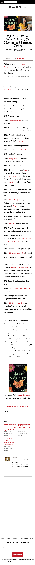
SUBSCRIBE (17, 554)
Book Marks (14, 457)
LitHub (15, 564)
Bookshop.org (7, 561)
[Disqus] (18, 503)
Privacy (21, 564)
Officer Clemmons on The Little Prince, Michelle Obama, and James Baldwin (24, 427)
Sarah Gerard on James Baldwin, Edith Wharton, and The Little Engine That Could (10, 427)
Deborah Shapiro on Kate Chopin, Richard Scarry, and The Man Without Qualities (9, 442)
